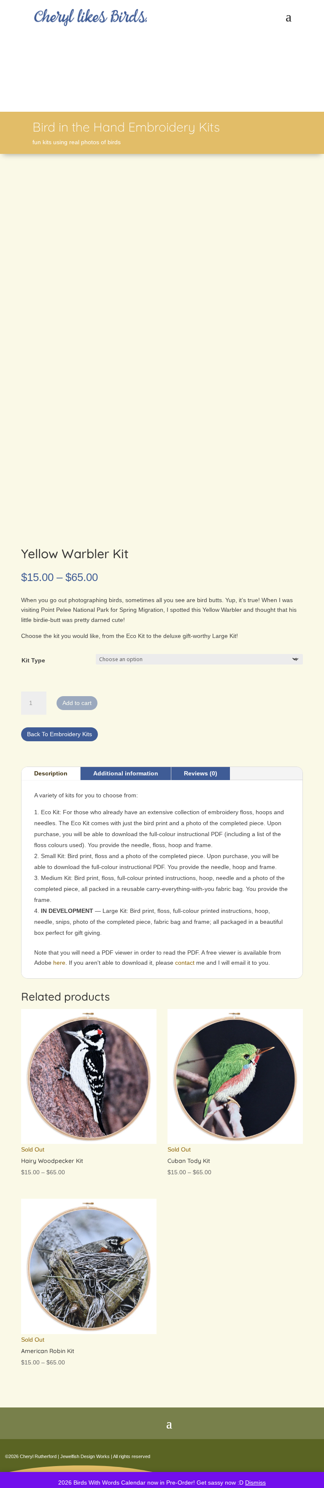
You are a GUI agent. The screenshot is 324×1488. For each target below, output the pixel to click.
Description (51, 773)
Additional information (125, 773)
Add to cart (77, 703)
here (59, 962)
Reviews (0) (200, 773)
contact (184, 962)
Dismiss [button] (255, 1482)
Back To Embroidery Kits (59, 734)
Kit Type (33, 660)
